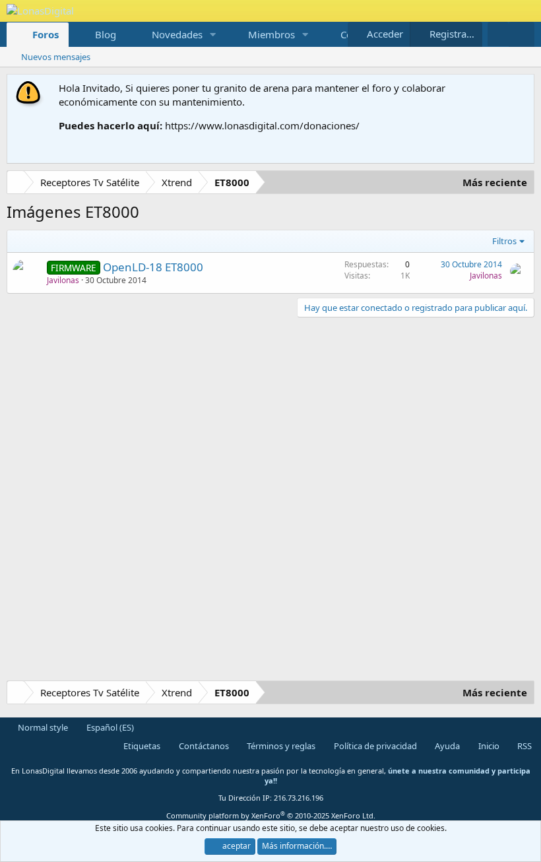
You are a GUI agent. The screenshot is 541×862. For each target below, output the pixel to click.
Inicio (487, 746)
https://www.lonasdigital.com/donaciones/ (262, 125)
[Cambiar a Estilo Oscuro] (498, 34)
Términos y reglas (280, 746)
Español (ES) (109, 727)
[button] (213, 34)
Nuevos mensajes (55, 57)
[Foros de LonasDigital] (18, 184)
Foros (45, 34)
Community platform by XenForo (270, 815)
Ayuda (446, 746)
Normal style (42, 727)
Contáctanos (203, 746)
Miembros (271, 34)
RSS (523, 746)
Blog (105, 34)
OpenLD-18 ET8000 (153, 267)
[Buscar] (521, 34)
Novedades (177, 34)
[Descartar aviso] (521, 88)
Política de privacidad (374, 746)
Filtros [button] (504, 241)
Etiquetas (140, 746)
